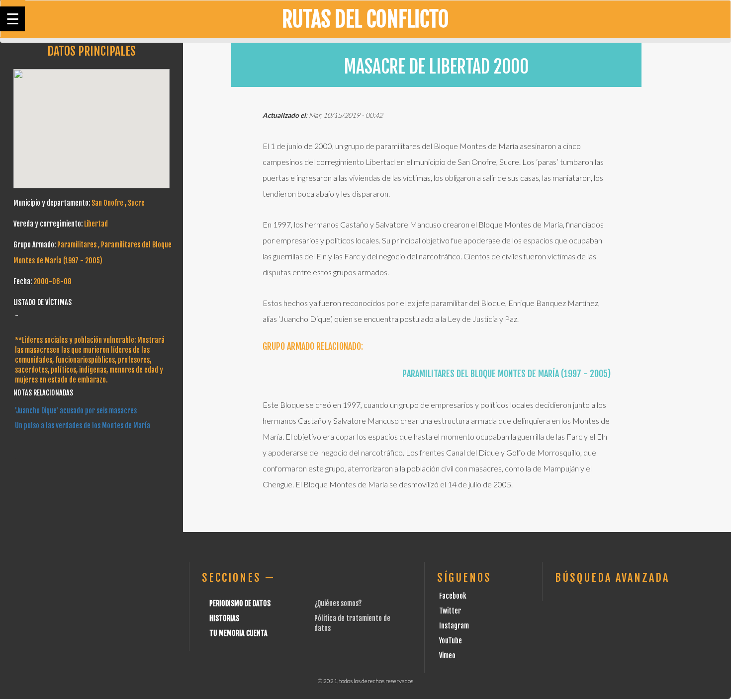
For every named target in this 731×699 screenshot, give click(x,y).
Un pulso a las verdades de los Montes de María (83, 425)
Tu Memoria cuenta (238, 633)
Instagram (454, 625)
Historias (224, 618)
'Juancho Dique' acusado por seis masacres (76, 410)
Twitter (450, 611)
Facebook (452, 596)
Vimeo (447, 655)
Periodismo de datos (240, 603)
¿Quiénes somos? (338, 603)
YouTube (450, 640)
